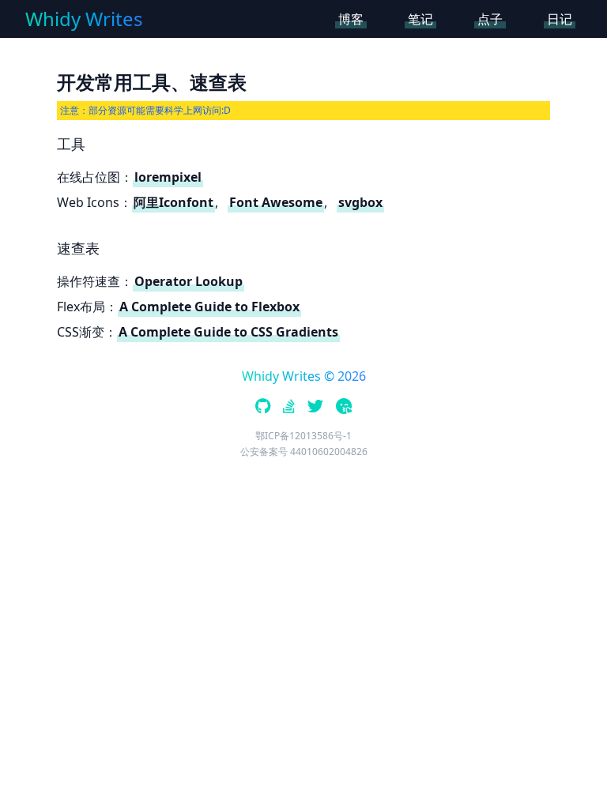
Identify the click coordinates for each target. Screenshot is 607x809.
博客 (351, 19)
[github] (263, 407)
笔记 (420, 19)
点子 (490, 19)
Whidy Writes (84, 19)
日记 (559, 19)
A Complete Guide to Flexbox (209, 306)
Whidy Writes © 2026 (304, 376)
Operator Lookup (188, 281)
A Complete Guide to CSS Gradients (228, 332)
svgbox (360, 202)
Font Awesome (275, 202)
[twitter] (315, 407)
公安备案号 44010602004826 (304, 451)
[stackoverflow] (289, 407)
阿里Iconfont (173, 202)
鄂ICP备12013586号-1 (303, 435)
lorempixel (168, 177)
